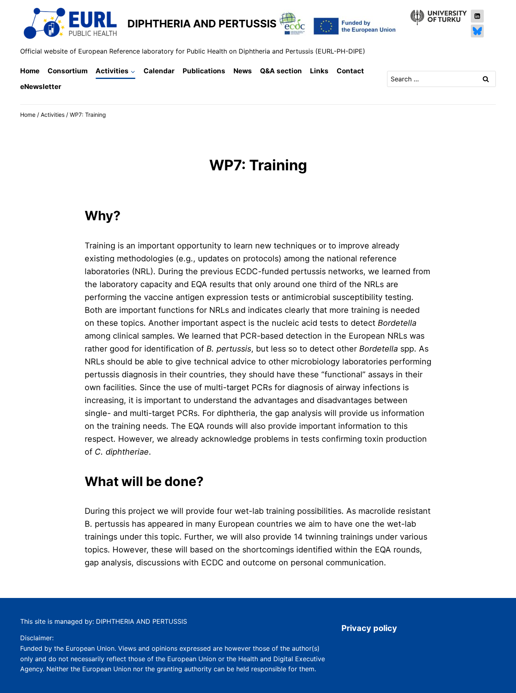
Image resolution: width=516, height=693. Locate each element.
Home (30, 71)
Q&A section (281, 71)
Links (319, 71)
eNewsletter (40, 87)
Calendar (159, 71)
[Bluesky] (477, 31)
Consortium (67, 71)
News (242, 71)
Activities (52, 114)
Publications (204, 71)
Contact (350, 71)
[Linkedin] (477, 16)
